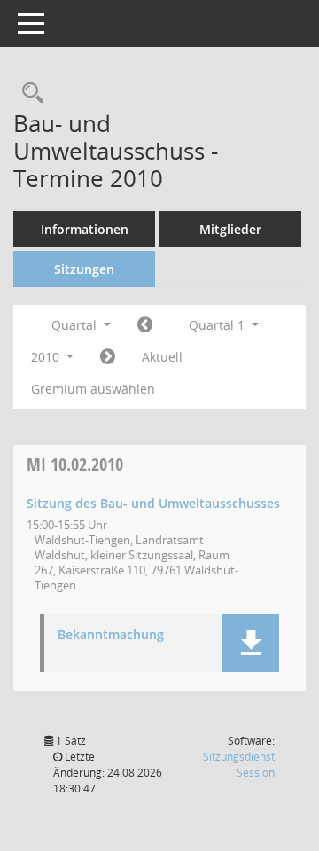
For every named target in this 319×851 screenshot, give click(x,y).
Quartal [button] (75, 324)
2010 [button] (47, 356)
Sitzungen (84, 269)
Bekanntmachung (111, 635)
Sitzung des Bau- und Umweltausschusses (153, 503)
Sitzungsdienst (239, 764)
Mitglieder (230, 229)
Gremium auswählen (93, 388)
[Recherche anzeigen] (28, 93)
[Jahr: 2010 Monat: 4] (107, 357)
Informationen (84, 229)
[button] (250, 643)
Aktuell (162, 356)
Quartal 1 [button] (218, 324)
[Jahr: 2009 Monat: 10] (145, 325)
